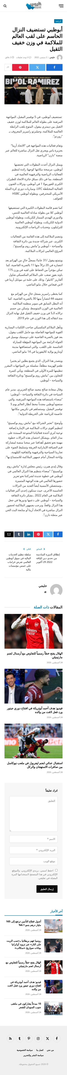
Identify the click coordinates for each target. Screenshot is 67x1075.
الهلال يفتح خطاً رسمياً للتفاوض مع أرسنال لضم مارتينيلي (35, 655)
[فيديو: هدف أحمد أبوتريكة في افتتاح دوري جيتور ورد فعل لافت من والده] (33, 686)
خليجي (52, 57)
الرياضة (58, 21)
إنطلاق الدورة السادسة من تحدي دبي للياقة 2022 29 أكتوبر (48, 558)
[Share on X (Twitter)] (37, 67)
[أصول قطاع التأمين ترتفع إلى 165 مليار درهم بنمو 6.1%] (53, 926)
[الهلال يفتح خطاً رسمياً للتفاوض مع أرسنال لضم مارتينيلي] (33, 631)
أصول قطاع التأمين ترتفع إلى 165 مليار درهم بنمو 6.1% (23, 923)
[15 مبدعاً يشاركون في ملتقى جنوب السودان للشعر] (53, 1008)
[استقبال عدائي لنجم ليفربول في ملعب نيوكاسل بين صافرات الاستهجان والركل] (33, 741)
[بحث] (5, 6)
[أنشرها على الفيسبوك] (54, 67)
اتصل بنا (39, 1050)
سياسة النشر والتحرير (33, 1055)
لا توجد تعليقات (22, 57)
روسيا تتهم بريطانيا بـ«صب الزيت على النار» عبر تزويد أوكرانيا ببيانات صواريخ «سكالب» (24, 944)
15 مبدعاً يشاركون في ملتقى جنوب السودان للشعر (26, 1005)
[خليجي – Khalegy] (33, 6)
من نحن (50, 1050)
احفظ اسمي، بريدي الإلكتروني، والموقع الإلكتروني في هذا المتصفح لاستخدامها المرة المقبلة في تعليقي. (35, 874)
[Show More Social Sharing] (7, 67)
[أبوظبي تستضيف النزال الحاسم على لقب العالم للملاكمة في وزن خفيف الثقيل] (33, 89)
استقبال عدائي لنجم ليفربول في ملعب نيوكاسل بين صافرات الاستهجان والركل (35, 765)
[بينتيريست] (20, 67)
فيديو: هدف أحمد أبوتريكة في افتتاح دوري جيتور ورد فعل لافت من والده (35, 710)
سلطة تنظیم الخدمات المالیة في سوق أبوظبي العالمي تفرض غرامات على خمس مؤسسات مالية (18, 562)
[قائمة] (61, 6)
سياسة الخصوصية (25, 1050)
